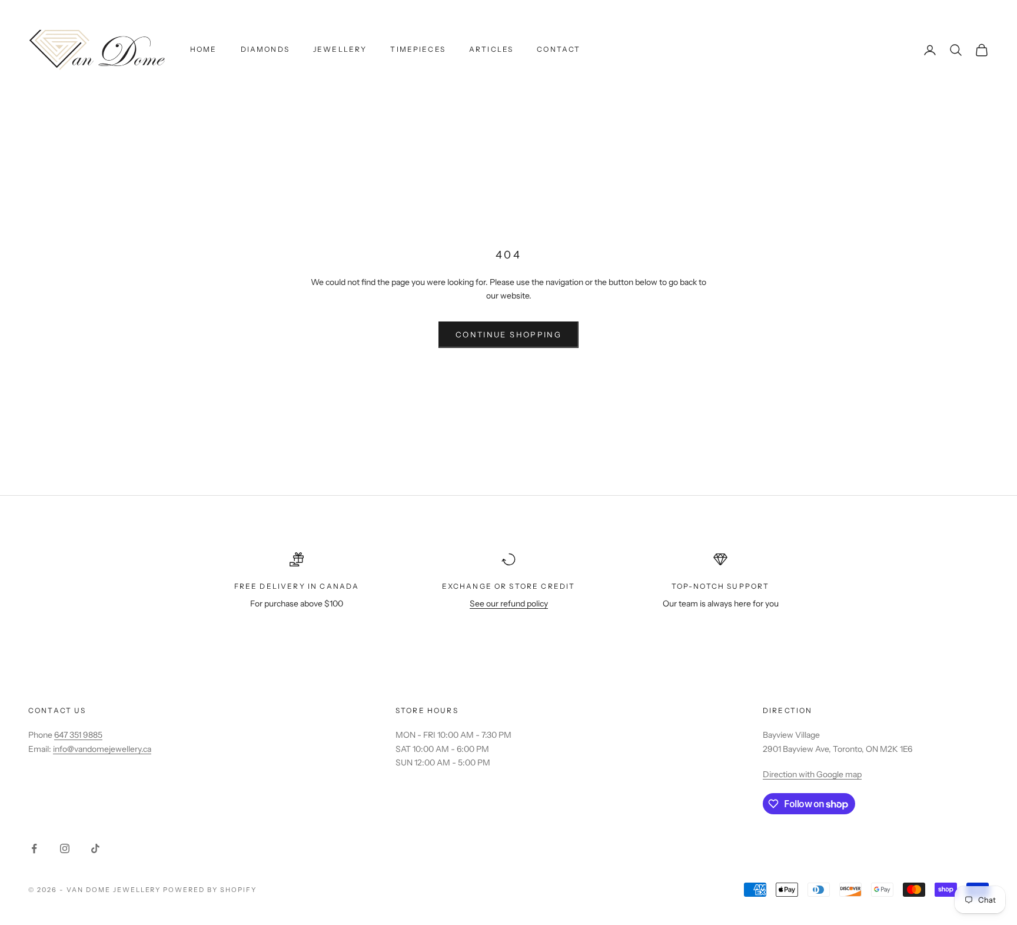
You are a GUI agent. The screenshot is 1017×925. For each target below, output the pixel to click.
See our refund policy (509, 603)
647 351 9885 (78, 735)
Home (203, 49)
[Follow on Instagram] (65, 848)
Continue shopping (508, 334)
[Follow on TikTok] (95, 848)
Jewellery (340, 49)
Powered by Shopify (210, 890)
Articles (491, 49)
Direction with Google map (812, 774)
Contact (558, 49)
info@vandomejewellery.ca (102, 749)
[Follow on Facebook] (34, 848)
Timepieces (418, 49)
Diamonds (265, 49)
